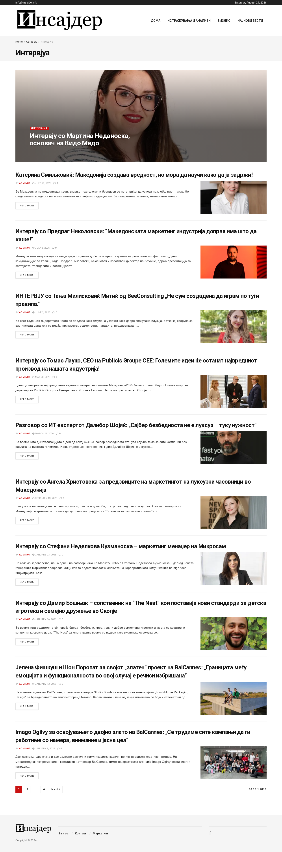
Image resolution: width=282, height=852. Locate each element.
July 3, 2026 (42, 247)
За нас (63, 833)
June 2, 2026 (42, 312)
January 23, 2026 (45, 554)
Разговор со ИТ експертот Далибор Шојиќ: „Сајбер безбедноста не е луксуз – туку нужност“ (136, 425)
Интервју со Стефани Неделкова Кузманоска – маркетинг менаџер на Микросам (120, 546)
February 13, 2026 (45, 498)
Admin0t (38, 151)
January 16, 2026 (45, 619)
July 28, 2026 (42, 183)
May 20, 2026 (42, 377)
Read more (27, 205)
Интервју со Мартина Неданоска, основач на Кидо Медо (80, 139)
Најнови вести (250, 20)
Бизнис (224, 20)
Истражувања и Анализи (189, 20)
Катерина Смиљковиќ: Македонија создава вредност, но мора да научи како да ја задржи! (133, 174)
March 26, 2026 (44, 433)
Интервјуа (47, 41)
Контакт (80, 833)
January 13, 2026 (45, 684)
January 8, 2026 (44, 748)
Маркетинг (100, 833)
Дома (155, 20)
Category (31, 41)
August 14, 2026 (59, 151)
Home (19, 41)
